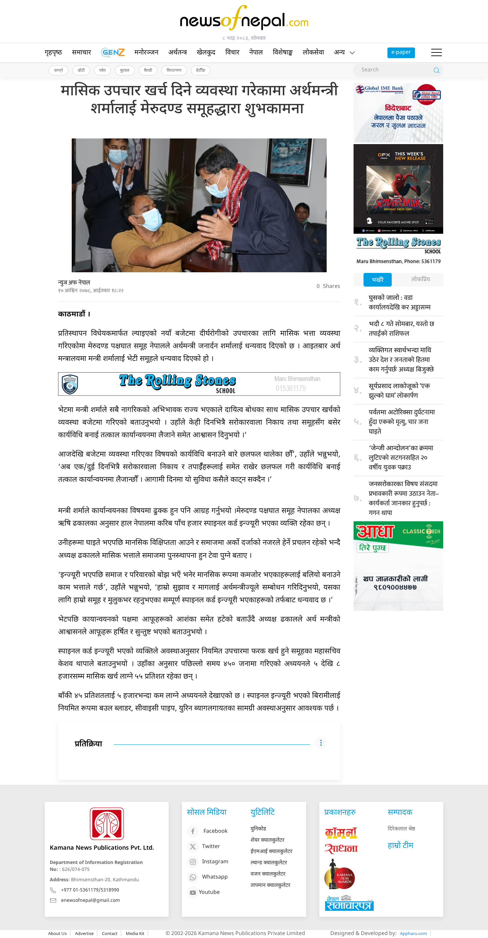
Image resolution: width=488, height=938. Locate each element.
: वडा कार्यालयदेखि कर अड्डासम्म (400, 302)
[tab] (377, 280)
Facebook (215, 831)
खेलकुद (206, 52)
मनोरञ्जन (146, 52)
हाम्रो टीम (400, 846)
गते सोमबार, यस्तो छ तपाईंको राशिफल (401, 328)
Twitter (211, 847)
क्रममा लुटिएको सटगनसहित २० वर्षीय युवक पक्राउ (401, 458)
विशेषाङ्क (283, 52)
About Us (57, 933)
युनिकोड (258, 829)
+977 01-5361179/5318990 (90, 890)
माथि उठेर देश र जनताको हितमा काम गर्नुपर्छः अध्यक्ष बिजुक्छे (401, 360)
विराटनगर (174, 70)
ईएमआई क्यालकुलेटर (271, 851)
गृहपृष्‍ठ (53, 52)
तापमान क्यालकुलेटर (270, 885)
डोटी (81, 70)
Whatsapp (215, 877)
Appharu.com (413, 933)
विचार (232, 52)
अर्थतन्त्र (177, 52)
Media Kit (135, 933)
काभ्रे (58, 70)
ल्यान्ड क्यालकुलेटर (269, 863)
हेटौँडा (200, 70)
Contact (110, 933)
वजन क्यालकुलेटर (268, 874)
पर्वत (102, 70)
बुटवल (124, 70)
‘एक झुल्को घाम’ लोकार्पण (399, 391)
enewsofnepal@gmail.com (90, 900)
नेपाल (256, 52)
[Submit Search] (436, 70)
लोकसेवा (313, 52)
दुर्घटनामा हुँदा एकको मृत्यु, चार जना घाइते (402, 422)
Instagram (215, 862)
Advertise (84, 933)
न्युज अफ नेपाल (74, 283)
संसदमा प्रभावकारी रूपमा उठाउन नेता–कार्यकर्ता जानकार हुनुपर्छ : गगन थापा (404, 498)
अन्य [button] (339, 52)
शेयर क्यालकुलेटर (268, 840)
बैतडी (148, 70)
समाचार (81, 52)
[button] (436, 52)
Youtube (209, 893)
